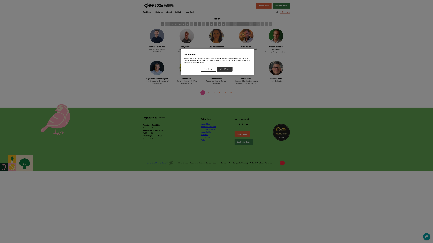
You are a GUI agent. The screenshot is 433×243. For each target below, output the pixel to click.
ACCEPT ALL (224, 69)
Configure (208, 69)
